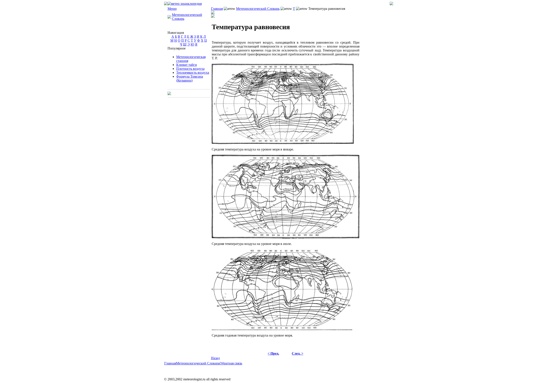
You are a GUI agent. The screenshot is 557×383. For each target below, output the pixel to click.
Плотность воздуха (190, 68)
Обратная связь (231, 363)
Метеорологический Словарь (258, 8)
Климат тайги (186, 65)
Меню (172, 8)
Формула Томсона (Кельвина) (189, 78)
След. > (297, 353)
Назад (215, 358)
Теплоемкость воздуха (192, 72)
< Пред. (273, 353)
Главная (217, 8)
